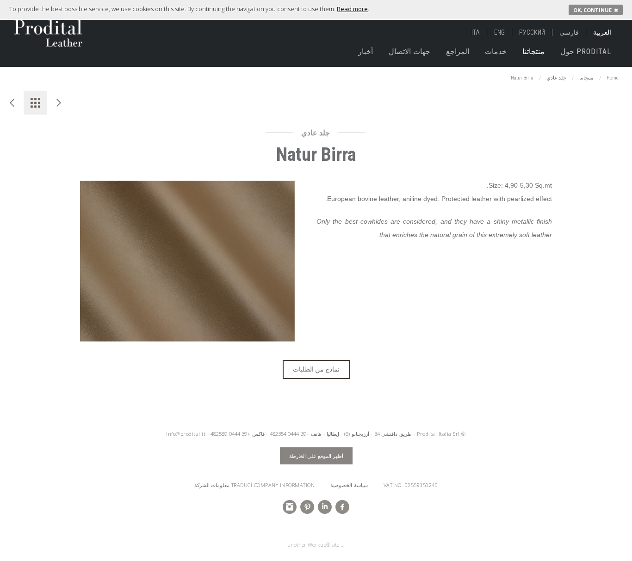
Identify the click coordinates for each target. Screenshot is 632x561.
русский (532, 32)
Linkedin (325, 507)
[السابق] (12, 103)
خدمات (496, 51)
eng (499, 32)
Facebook (342, 507)
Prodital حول (585, 51)
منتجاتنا (533, 51)
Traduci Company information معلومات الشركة (254, 485)
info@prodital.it (185, 433)
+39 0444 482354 (290, 433)
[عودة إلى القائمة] (35, 103)
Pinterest (307, 507)
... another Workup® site (316, 544)
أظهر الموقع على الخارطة (316, 455)
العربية (602, 32)
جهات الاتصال (409, 51)
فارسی (569, 32)
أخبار (365, 51)
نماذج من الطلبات (316, 369)
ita (475, 32)
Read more (352, 9)
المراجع (457, 51)
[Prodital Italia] (37, 29)
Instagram (290, 507)
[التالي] (59, 103)
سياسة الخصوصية (349, 485)
